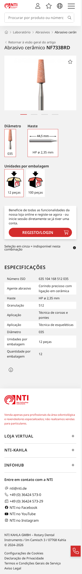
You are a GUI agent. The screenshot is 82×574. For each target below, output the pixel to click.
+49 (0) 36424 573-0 (25, 494)
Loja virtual (18, 436)
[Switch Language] (59, 6)
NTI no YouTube (23, 514)
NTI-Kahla (15, 450)
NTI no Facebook (23, 507)
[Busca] (70, 17)
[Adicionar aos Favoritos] (70, 62)
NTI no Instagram (24, 520)
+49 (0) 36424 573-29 (26, 501)
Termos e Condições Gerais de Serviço (32, 563)
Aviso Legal (12, 568)
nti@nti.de (18, 488)
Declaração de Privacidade (24, 558)
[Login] (37, 6)
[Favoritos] (48, 6)
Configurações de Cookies (23, 553)
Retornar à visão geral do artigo (32, 42)
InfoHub (14, 465)
